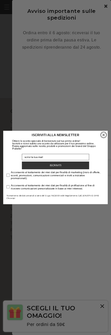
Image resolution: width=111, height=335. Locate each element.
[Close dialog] (103, 135)
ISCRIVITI (55, 165)
